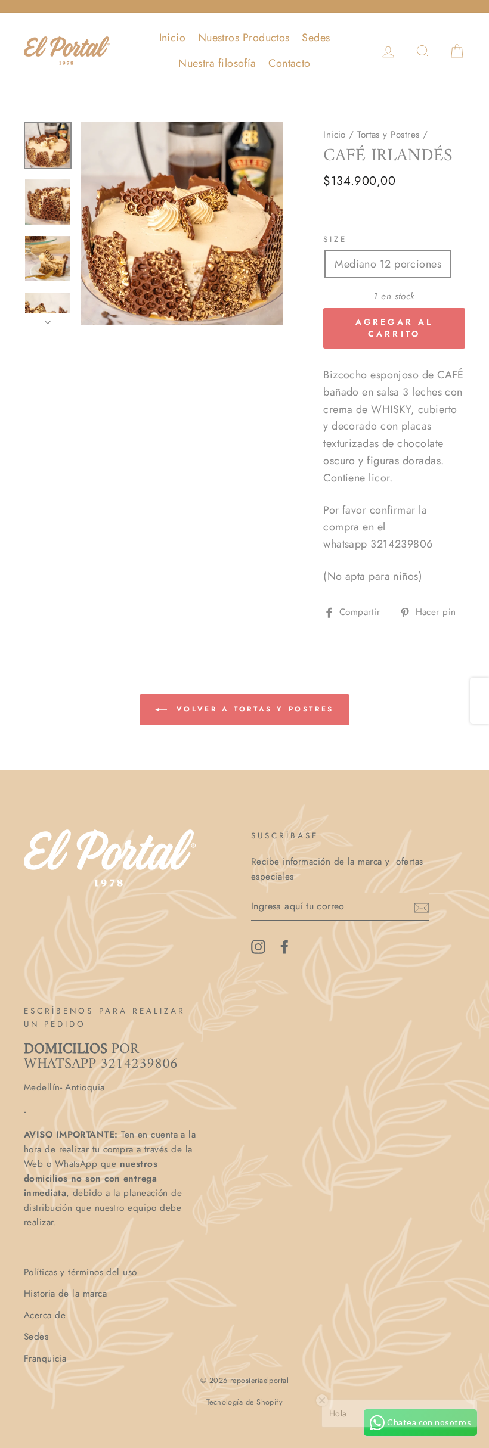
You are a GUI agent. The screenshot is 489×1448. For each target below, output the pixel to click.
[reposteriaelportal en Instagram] (258, 946)
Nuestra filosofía (217, 63)
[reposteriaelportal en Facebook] (284, 946)
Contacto (289, 63)
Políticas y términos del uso (80, 1272)
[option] (182, 223)
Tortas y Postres (388, 134)
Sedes (316, 37)
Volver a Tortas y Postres (253, 709)
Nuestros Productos (244, 37)
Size (335, 239)
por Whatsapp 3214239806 (101, 1056)
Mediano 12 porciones (388, 264)
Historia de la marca (65, 1293)
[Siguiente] (48, 319)
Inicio (172, 37)
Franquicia (45, 1358)
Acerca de (45, 1315)
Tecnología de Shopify (244, 1402)
